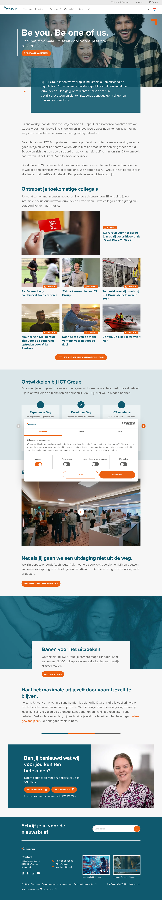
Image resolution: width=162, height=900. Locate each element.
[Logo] (10, 9)
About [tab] (119, 431)
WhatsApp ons (62, 864)
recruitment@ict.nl (64, 867)
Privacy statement (50, 884)
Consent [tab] (43, 431)
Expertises (40, 9)
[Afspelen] (81, 512)
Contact (139, 2)
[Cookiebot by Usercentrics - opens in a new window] (124, 423)
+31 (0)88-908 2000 (64, 860)
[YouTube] (38, 873)
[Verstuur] (137, 829)
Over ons (83, 9)
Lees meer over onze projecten (41, 583)
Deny (80, 474)
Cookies (25, 884)
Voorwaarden (66, 884)
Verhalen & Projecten (120, 2)
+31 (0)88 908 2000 (67, 796)
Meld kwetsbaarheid (30, 889)
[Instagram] (33, 873)
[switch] (66, 464)
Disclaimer (35, 884)
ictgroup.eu (49, 889)
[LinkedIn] (23, 873)
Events (155, 2)
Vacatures (28, 9)
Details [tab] (81, 431)
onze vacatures (53, 674)
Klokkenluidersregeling (84, 884)
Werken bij (69, 9)
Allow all (117, 474)
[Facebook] (28, 873)
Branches (54, 9)
